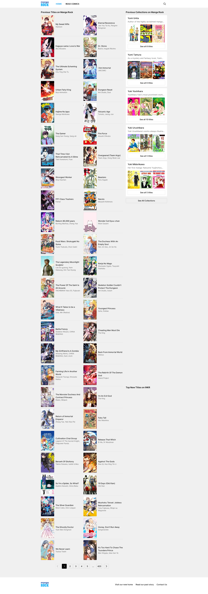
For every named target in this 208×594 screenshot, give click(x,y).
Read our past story (145, 584)
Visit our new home (124, 584)
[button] (164, 3)
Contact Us (162, 584)
